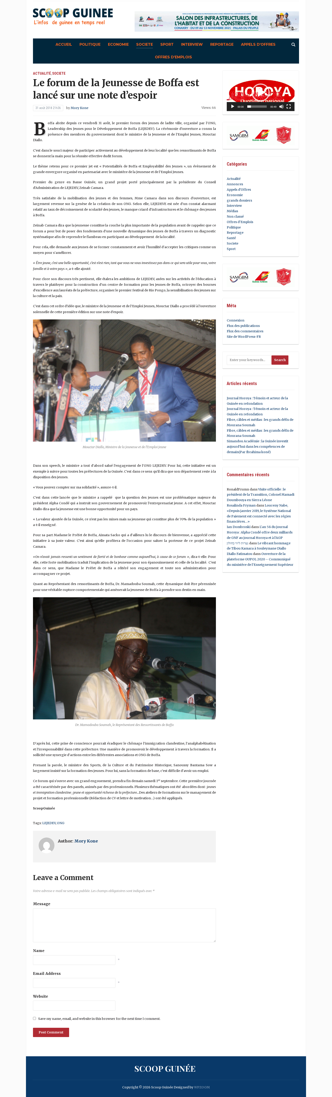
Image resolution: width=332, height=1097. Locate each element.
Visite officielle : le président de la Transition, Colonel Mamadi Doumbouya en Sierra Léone (260, 494)
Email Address (47, 973)
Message (41, 904)
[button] (261, 92)
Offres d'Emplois (240, 222)
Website (40, 996)
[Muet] (281, 106)
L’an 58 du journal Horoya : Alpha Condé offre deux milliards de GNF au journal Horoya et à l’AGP (259, 532)
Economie (118, 44)
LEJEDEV (49, 823)
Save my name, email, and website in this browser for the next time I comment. (99, 1019)
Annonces (235, 184)
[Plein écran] (288, 106)
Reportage (222, 44)
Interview (192, 44)
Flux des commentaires (245, 331)
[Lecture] (232, 106)
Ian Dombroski (238, 527)
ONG (60, 823)
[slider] (257, 106)
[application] (261, 92)
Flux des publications (243, 326)
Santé (231, 238)
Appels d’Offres (258, 44)
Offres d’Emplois (173, 57)
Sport (167, 44)
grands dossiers (239, 200)
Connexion (235, 320)
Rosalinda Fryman (241, 505)
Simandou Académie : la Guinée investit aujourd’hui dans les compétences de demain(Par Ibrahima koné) (257, 446)
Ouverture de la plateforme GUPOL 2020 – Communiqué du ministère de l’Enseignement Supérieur (260, 559)
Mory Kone (79, 108)
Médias (232, 211)
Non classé (235, 216)
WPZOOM (202, 1087)
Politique (90, 44)
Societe (144, 44)
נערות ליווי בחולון (237, 543)
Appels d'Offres (239, 190)
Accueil (64, 44)
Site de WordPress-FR (244, 337)
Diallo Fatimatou (239, 554)
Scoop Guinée (165, 1068)
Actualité (42, 73)
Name (38, 950)
